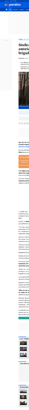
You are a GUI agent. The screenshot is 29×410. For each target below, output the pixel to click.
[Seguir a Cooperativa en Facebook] (11, 1)
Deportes (22, 9)
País (10, 9)
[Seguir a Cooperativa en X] (13, 1)
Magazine (15, 9)
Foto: (21, 73)
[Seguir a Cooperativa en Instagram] (15, 1)
